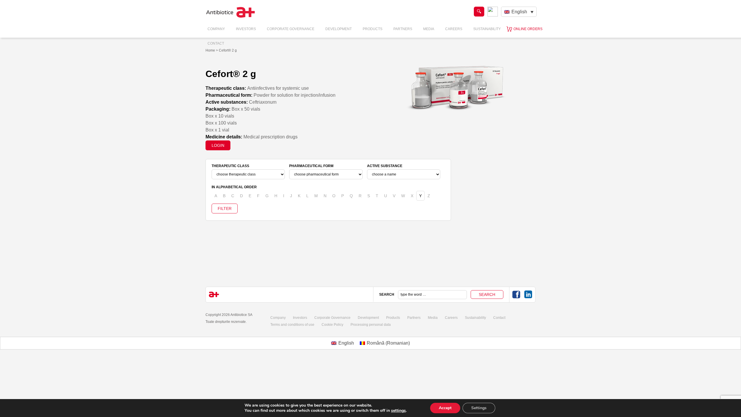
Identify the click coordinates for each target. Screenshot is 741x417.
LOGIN (218, 145)
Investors (246, 29)
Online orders (527, 29)
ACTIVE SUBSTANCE (384, 166)
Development (338, 29)
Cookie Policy (332, 325)
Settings (479, 408)
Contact (216, 43)
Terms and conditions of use (292, 325)
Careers (453, 29)
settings (398, 410)
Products (372, 29)
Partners (402, 29)
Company (216, 29)
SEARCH (386, 294)
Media (428, 29)
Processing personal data (371, 325)
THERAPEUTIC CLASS (230, 166)
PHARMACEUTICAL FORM (311, 166)
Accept (445, 408)
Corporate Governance (290, 29)
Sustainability (487, 29)
